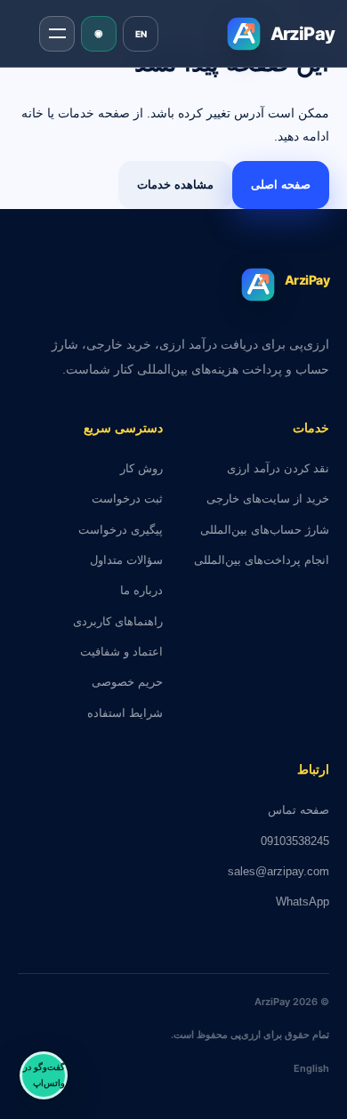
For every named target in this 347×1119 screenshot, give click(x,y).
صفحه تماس (298, 810)
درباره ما (141, 590)
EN (141, 33)
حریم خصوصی (127, 681)
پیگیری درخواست (120, 529)
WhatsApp (302, 901)
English (311, 1068)
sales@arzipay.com (278, 871)
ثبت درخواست (127, 498)
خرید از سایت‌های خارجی (267, 498)
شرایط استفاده (125, 713)
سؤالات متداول (126, 560)
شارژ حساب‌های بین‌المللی (264, 529)
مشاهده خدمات (175, 184)
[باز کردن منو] (57, 34)
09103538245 (295, 841)
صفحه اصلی (281, 184)
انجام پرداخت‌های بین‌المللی (261, 560)
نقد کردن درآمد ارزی (278, 468)
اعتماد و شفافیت (121, 651)
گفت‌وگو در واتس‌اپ (44, 1075)
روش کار (141, 468)
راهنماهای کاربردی (118, 621)
